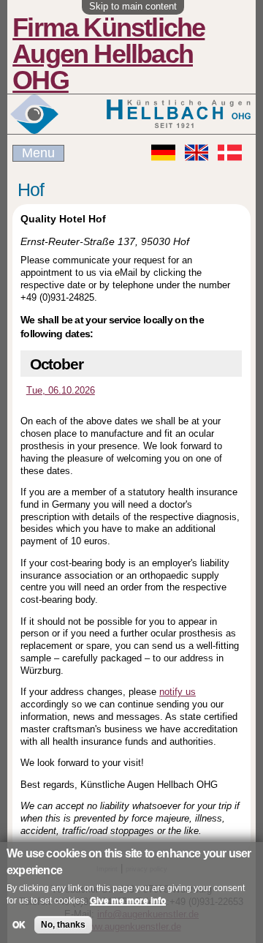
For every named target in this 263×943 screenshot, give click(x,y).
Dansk (230, 152)
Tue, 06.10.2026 (60, 390)
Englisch (197, 152)
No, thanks (63, 925)
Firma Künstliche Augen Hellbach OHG (108, 53)
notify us (177, 691)
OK (19, 925)
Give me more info (128, 900)
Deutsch (163, 152)
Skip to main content (133, 6)
